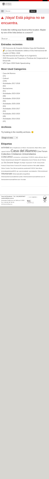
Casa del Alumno (9, 73)
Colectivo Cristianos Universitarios (18, 154)
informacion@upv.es (6, 204)
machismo (30, 165)
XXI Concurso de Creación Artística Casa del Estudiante (24, 48)
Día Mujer (22, 162)
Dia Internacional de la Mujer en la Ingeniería (20, 56)
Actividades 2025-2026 (11, 104)
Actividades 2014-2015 (11, 119)
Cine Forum (42, 151)
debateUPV (18, 160)
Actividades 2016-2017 (11, 109)
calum (44, 147)
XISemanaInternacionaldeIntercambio (12, 176)
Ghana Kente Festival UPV (14, 165)
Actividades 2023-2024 (11, 93)
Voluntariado (6, 174)
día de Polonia (33, 160)
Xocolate (23, 179)
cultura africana (38, 157)
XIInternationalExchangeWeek (21, 174)
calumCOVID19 (5, 151)
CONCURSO (7, 157)
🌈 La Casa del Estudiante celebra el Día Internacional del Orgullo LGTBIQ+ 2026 (25, 52)
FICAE (34, 162)
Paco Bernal (13, 168)
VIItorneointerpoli (42, 171)
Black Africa (38, 147)
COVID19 (31, 157)
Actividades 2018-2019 (11, 98)
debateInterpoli (10, 160)
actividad (5, 147)
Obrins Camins (5, 168)
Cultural (6, 78)
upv (18, 171)
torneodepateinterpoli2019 (8, 171)
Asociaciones (8, 88)
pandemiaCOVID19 (29, 168)
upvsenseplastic (24, 171)
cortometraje (24, 157)
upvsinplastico (33, 171)
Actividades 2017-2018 (11, 83)
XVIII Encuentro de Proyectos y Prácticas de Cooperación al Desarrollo (25, 59)
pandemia (20, 168)
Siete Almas (39, 168)
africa (11, 147)
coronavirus (16, 157)
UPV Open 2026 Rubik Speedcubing (16, 63)
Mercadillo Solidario (38, 165)
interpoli (24, 165)
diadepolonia (25, 160)
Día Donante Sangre (11, 162)
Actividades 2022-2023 (11, 114)
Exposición (29, 162)
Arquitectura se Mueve (19, 147)
